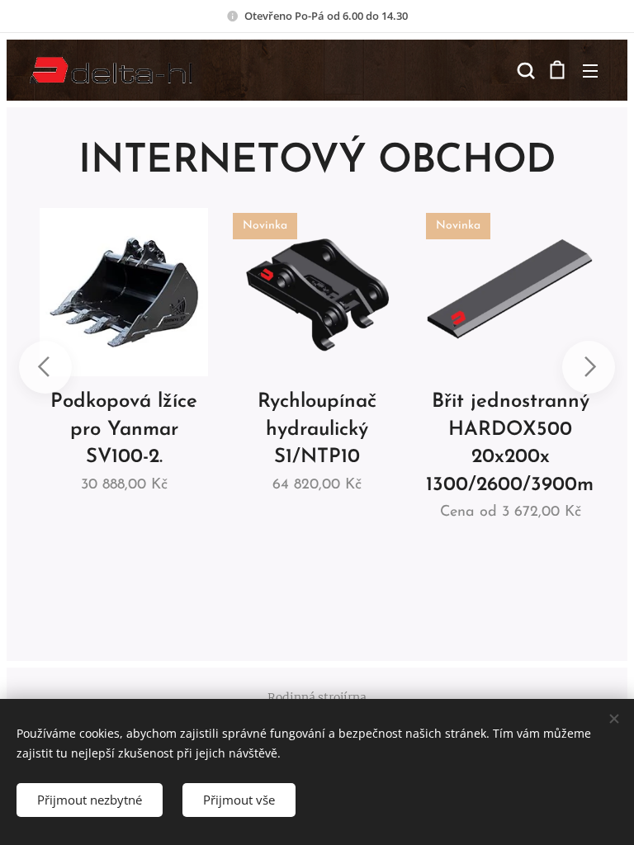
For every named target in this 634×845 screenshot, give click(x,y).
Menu (590, 70)
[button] (524, 70)
